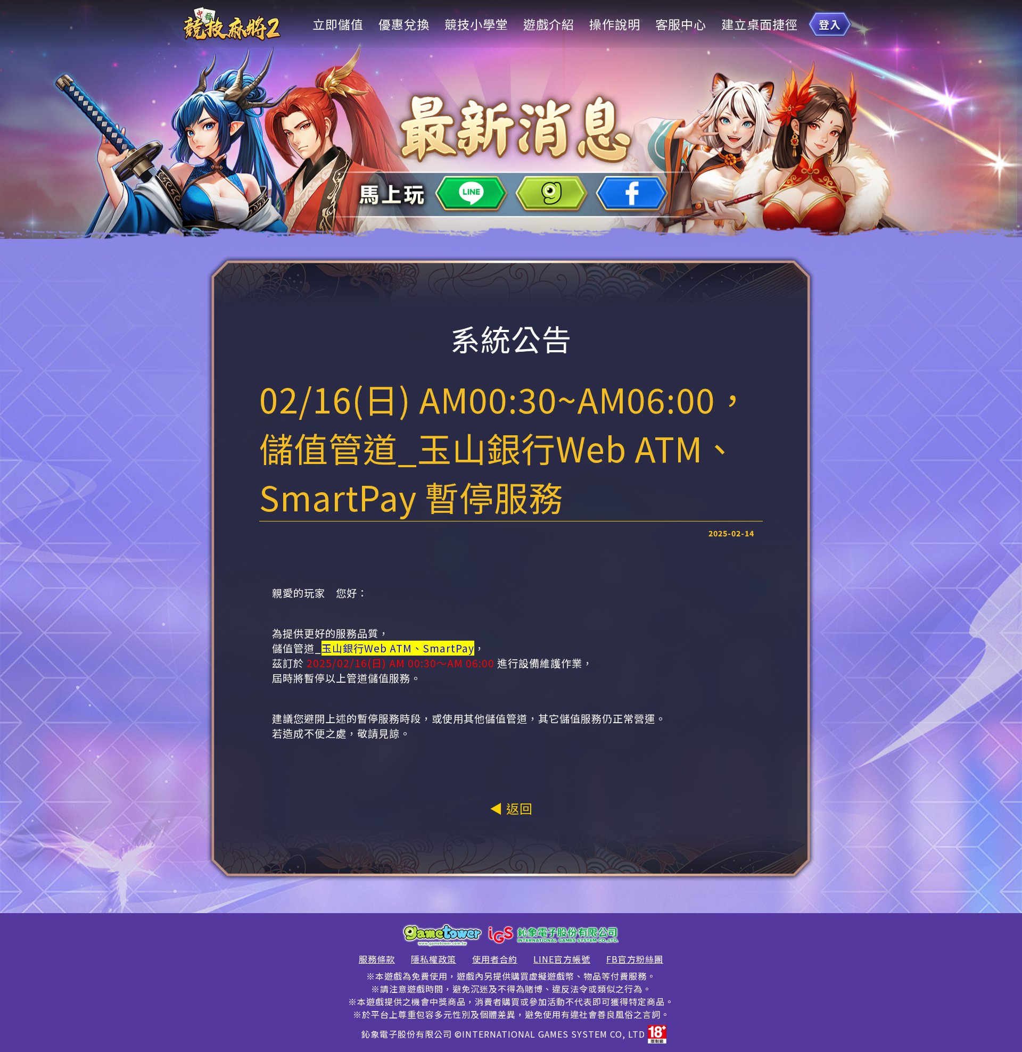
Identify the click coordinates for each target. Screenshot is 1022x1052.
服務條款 (377, 958)
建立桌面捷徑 (759, 24)
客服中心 (680, 24)
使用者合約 (494, 958)
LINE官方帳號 (561, 958)
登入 (830, 24)
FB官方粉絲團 (634, 958)
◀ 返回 (511, 808)
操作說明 (614, 24)
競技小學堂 (476, 24)
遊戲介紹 (548, 24)
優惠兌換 (404, 24)
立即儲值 (338, 24)
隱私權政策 (433, 958)
